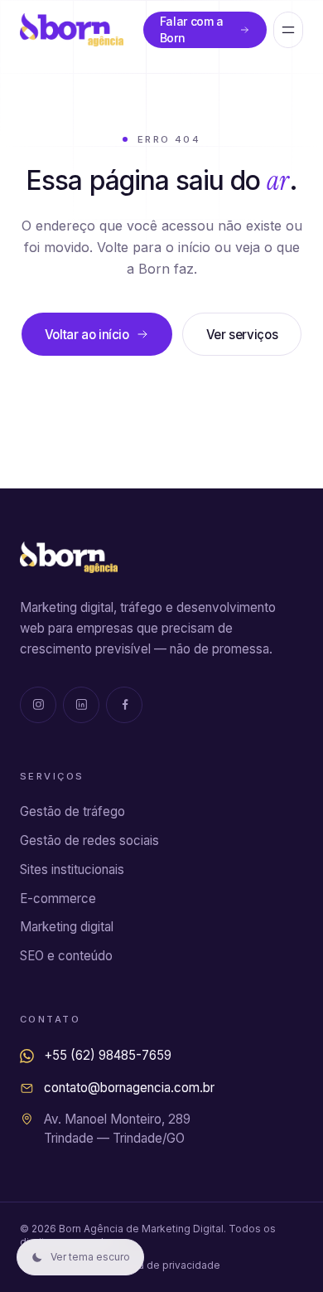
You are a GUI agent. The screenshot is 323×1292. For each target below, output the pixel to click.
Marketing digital (66, 927)
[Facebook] (124, 705)
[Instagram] (38, 705)
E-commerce (58, 898)
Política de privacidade (164, 1265)
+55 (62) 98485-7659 (107, 1055)
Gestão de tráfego (72, 811)
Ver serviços (241, 334)
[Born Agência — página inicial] (71, 29)
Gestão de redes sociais (89, 840)
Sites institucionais (72, 869)
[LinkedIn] (81, 705)
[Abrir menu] (288, 30)
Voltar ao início (87, 334)
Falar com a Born (192, 29)
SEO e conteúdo (66, 956)
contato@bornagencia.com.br (129, 1087)
